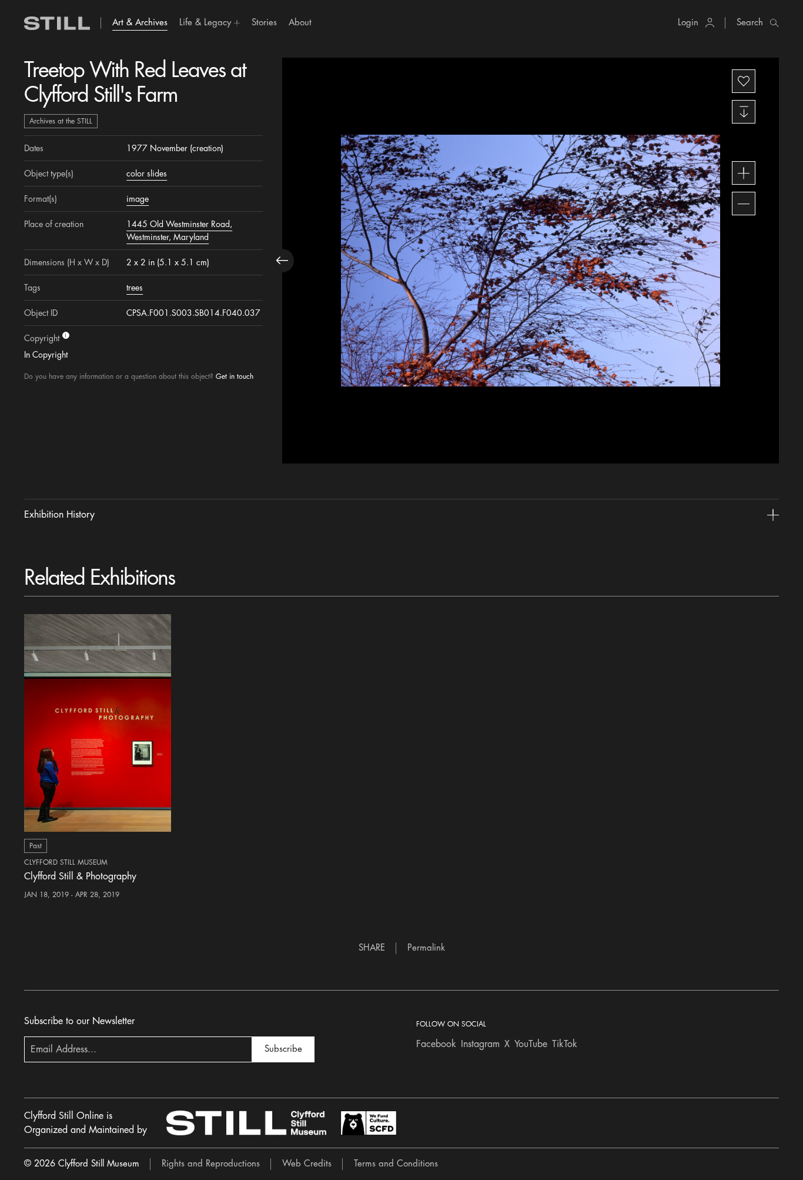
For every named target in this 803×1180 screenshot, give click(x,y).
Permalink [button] (426, 948)
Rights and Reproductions (211, 1163)
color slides (146, 173)
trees (134, 288)
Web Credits (307, 1163)
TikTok (564, 1044)
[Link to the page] (57, 23)
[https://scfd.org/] (368, 1123)
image (137, 199)
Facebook (436, 1044)
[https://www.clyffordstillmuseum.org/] (246, 1123)
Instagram (480, 1044)
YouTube (530, 1044)
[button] (209, 22)
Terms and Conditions (396, 1163)
